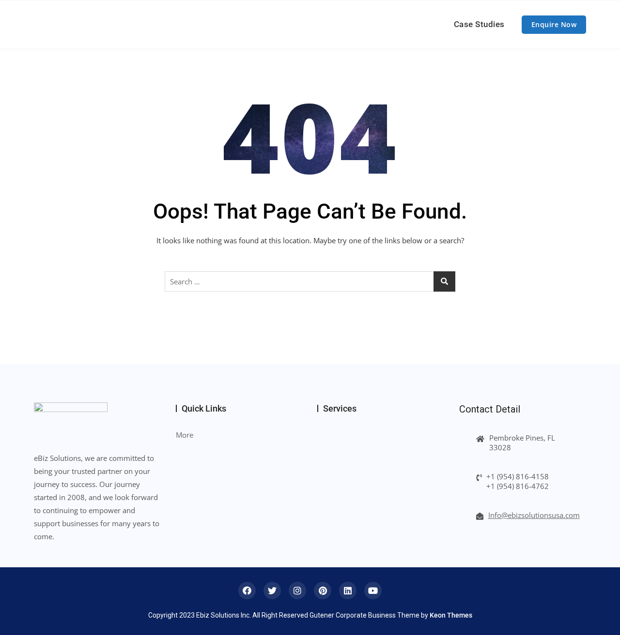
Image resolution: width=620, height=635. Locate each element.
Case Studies (479, 24)
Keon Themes (451, 615)
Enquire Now (554, 24)
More (184, 435)
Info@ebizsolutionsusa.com (534, 515)
